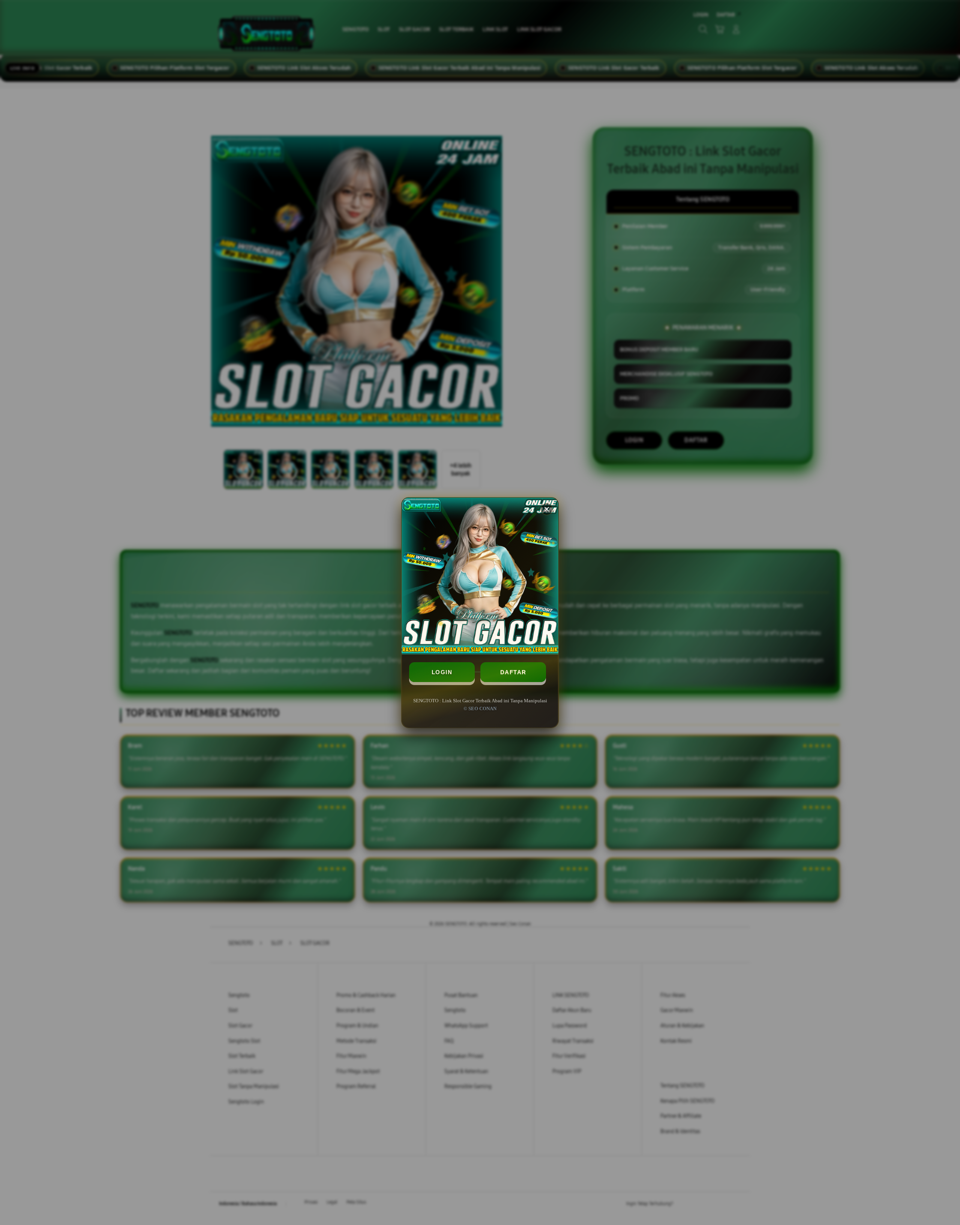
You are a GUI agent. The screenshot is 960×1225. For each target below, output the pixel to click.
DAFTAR (513, 672)
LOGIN (442, 672)
